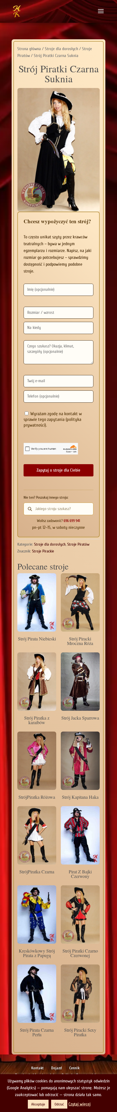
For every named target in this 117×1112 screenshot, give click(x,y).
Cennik (74, 1068)
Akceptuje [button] (38, 1104)
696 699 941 (72, 521)
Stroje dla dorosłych (61, 48)
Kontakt (37, 1068)
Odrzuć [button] (59, 1104)
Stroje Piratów (78, 544)
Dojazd (56, 1068)
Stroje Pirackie (43, 551)
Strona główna (29, 48)
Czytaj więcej (79, 1104)
